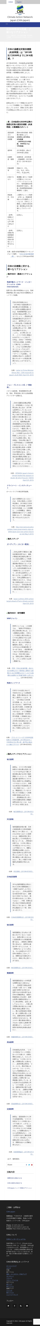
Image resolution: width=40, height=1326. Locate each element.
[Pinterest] (32, 1165)
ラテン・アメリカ (12, 1280)
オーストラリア (11, 1266)
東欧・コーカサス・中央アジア (16, 1274)
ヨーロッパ (10, 1276)
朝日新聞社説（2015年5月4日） (22, 968)
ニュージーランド (12, 1295)
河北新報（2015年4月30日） (23, 871)
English (19, 2)
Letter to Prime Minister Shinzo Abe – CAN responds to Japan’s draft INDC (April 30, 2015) (21, 372)
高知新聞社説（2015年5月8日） (22, 1104)
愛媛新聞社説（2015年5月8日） (22, 1037)
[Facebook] (26, 1165)
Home (8, 35)
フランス (9, 1278)
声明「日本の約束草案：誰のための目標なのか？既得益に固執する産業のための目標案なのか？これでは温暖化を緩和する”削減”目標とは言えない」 (20, 673)
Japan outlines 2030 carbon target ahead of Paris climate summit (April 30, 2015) (20, 601)
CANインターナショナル (16, 1239)
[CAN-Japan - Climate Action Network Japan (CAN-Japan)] (20, 9)
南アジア (9, 1284)
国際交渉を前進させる (14, 1178)
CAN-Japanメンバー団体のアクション (19, 1188)
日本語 (10, 2)
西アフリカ (10, 1292)
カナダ (8, 1268)
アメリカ (9, 1290)
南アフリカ (10, 1286)
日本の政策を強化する (14, 1183)
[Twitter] (29, 1165)
